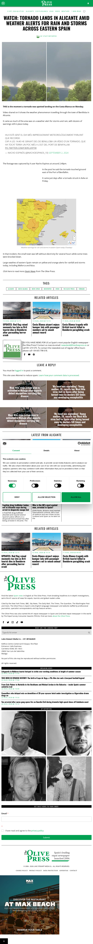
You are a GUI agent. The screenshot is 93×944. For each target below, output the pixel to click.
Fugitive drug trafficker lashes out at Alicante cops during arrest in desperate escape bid (15, 507)
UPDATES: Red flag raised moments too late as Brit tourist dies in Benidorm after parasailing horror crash (15, 329)
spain (57, 289)
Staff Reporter (50, 36)
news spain (36, 289)
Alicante (30, 11)
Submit (46, 837)
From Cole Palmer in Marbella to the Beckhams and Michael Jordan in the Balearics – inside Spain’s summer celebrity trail (43, 686)
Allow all (76, 497)
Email (4, 813)
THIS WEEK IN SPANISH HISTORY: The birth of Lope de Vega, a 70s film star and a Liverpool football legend (42, 678)
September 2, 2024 (58, 152)
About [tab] (77, 450)
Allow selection (46, 497)
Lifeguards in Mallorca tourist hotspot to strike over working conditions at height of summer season (41, 672)
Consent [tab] (16, 450)
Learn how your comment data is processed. (59, 375)
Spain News (30, 271)
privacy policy (37, 830)
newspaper (47, 289)
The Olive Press (69, 289)
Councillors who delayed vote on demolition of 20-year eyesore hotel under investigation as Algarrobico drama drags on (45, 694)
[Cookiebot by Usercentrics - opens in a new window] (79, 443)
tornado (82, 289)
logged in (19, 370)
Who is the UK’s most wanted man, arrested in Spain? (44, 506)
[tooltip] (25, 354)
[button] (89, 632)
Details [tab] (47, 450)
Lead (51, 11)
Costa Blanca (41, 11)
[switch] (35, 486)
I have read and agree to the (24, 830)
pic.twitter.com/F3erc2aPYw (21, 147)
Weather (65, 11)
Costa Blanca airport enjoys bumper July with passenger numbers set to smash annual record (46, 328)
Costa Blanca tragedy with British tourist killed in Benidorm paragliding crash (75, 327)
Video (57, 11)
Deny (17, 497)
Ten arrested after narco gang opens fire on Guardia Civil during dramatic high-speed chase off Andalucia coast (45, 702)
